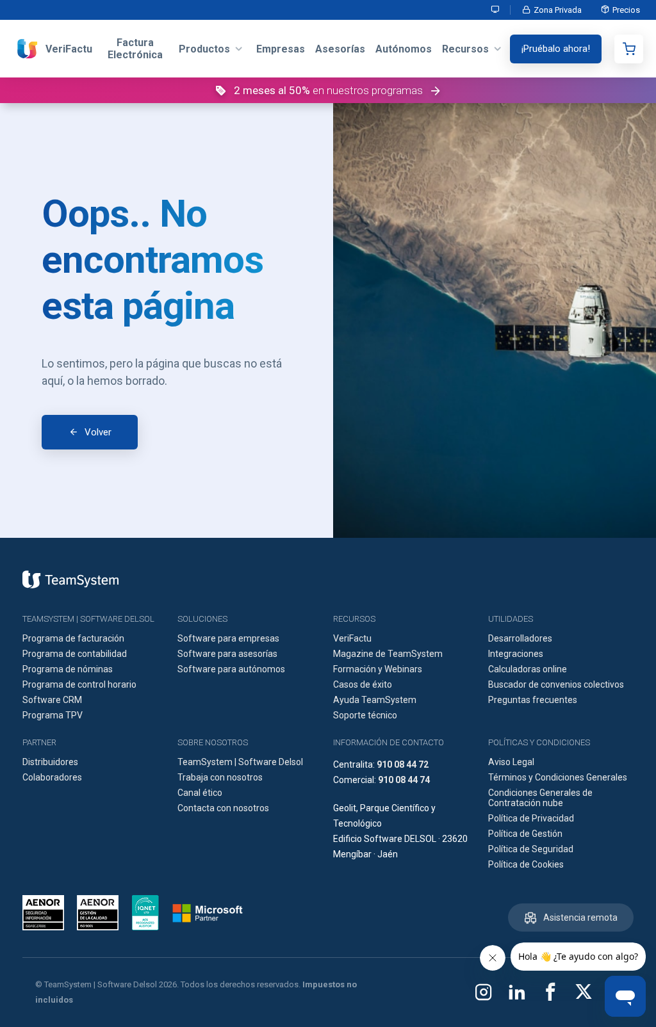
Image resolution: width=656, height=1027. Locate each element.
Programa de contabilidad (74, 654)
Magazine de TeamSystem (388, 654)
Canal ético (199, 793)
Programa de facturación (73, 638)
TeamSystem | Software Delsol (240, 762)
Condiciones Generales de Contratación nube (540, 798)
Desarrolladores (520, 638)
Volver (98, 432)
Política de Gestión (525, 834)
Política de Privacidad (531, 818)
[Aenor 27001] (46, 912)
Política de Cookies (526, 864)
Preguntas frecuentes (532, 700)
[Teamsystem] (70, 579)
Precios (626, 10)
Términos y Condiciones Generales (557, 777)
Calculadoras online (527, 669)
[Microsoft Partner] (207, 913)
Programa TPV (52, 715)
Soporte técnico (365, 715)
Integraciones (515, 654)
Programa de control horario (79, 684)
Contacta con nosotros (223, 808)
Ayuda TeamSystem (374, 700)
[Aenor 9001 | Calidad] (97, 912)
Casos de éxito (362, 684)
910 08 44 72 (403, 764)
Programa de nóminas (67, 669)
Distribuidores (50, 762)
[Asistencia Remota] (496, 10)
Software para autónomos (231, 669)
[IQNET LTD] (145, 913)
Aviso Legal (511, 762)
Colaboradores (52, 777)
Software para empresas (228, 638)
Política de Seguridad (530, 849)
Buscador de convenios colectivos (556, 684)
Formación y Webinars (377, 669)
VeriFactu (352, 638)
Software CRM (52, 700)
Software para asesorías (227, 654)
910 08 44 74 (404, 780)
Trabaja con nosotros (220, 777)
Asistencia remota (580, 917)
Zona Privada (558, 10)
